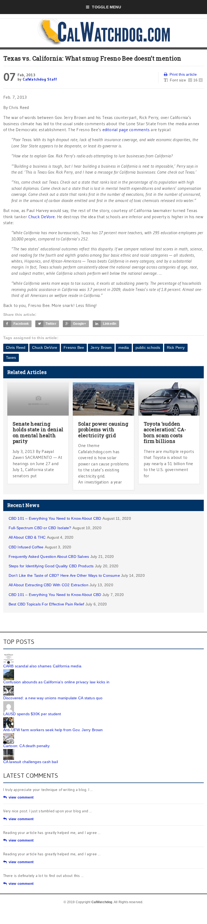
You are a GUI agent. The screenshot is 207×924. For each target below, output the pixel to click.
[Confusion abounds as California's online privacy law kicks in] (8, 671)
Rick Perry (176, 347)
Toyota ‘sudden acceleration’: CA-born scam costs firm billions (165, 432)
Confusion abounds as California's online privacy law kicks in (56, 682)
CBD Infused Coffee (26, 547)
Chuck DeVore (41, 216)
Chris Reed (16, 347)
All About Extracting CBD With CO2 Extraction (48, 585)
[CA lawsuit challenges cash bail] (8, 751)
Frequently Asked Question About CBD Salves (49, 556)
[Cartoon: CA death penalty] (8, 735)
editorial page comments (126, 129)
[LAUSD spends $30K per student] (8, 703)
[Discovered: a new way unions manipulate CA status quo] (8, 687)
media (123, 347)
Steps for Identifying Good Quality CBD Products (51, 566)
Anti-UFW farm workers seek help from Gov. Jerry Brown (53, 730)
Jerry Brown (101, 347)
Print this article (183, 74)
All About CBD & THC (27, 537)
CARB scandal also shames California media (42, 666)
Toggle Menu (106, 7)
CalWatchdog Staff (40, 79)
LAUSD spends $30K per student (32, 714)
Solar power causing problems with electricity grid (103, 429)
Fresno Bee (74, 347)
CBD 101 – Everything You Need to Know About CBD (55, 518)
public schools (148, 347)
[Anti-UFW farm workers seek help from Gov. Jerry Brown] (8, 719)
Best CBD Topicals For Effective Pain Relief (46, 604)
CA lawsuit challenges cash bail (30, 762)
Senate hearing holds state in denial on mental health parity (38, 432)
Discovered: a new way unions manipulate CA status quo (53, 698)
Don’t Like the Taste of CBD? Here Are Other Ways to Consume (64, 575)
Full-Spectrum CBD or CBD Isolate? (40, 528)
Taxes (11, 357)
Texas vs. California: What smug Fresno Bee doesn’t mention (92, 58)
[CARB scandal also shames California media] (8, 655)
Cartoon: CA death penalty (26, 746)
